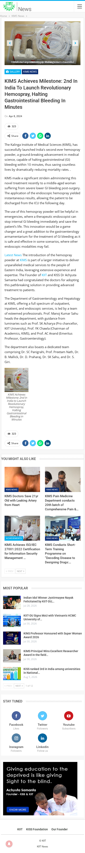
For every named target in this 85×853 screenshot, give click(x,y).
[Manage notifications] (9, 844)
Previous (10, 43)
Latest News (13, 255)
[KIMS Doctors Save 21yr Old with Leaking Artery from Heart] (22, 479)
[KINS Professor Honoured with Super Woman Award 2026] (12, 638)
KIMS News (30, 71)
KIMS (23, 260)
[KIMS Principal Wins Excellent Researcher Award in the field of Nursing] (12, 656)
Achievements (14, 538)
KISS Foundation (37, 829)
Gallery (14, 71)
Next (75, 43)
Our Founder (59, 829)
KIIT (44, 275)
